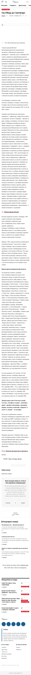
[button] (3, 2)
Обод (9, 459)
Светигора (14, 459)
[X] (15, 502)
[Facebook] (8, 502)
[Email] (11, 21)
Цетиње (20, 459)
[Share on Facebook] (4, 21)
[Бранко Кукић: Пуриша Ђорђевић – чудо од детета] (25, 592)
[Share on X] (8, 21)
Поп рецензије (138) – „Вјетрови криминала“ (13, 525)
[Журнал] (15, 2)
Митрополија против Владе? (11, 212)
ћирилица (4, 473)
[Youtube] (23, 502)
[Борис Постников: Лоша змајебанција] (25, 584)
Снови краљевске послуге (8, 536)
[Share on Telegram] (20, 465)
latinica (10, 473)
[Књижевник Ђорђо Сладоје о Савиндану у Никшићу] (25, 609)
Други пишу (5, 9)
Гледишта (24, 600)
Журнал (3, 15)
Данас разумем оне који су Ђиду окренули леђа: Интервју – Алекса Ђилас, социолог (11, 600)
